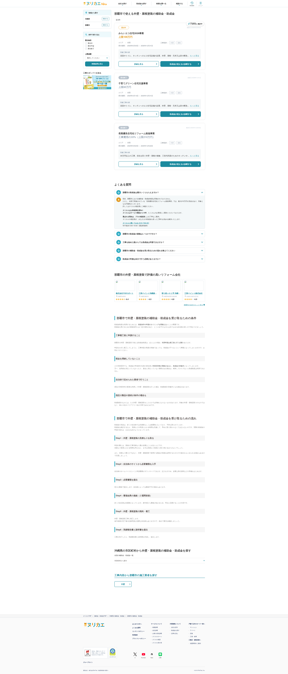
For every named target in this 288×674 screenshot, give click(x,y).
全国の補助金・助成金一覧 (123, 555)
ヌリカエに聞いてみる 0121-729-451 (136, 223)
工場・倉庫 (193, 636)
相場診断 (155, 627)
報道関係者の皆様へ (103, 670)
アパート (192, 630)
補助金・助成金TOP (100, 616)
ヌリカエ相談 (156, 639)
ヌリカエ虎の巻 (157, 643)
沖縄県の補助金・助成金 (116, 616)
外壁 (123, 584)
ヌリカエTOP (87, 616)
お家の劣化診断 (157, 633)
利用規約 (135, 635)
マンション (193, 627)
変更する (105, 19)
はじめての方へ (137, 624)
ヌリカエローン (157, 636)
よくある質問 (136, 628)
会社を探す (174, 627)
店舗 (191, 633)
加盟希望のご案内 (195, 643)
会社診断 (155, 630)
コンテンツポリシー (138, 631)
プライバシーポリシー (139, 638)
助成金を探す (175, 630)
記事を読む (174, 633)
